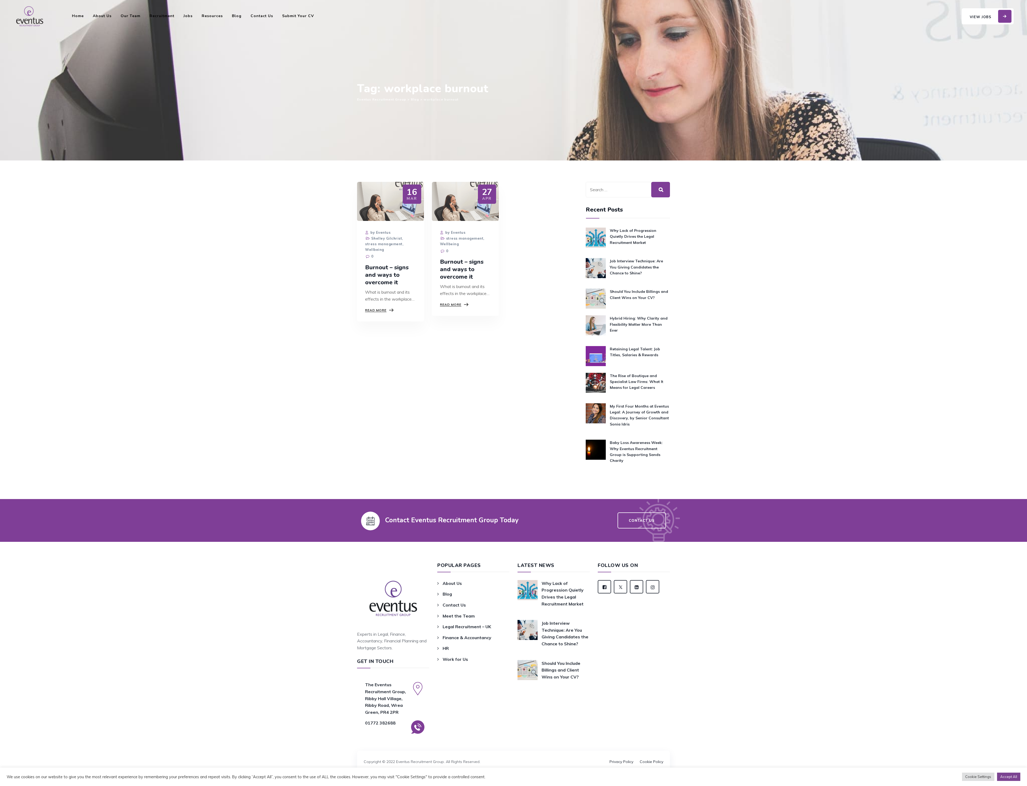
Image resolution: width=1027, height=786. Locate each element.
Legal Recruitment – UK (467, 626)
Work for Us (455, 659)
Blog (237, 15)
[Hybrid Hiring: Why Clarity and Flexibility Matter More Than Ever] (596, 327)
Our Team (130, 15)
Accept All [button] (1008, 777)
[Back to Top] (513, 754)
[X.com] (620, 586)
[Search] (660, 189)
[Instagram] (652, 586)
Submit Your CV (298, 15)
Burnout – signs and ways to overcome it (387, 274)
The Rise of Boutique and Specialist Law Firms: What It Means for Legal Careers (636, 381)
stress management (384, 244)
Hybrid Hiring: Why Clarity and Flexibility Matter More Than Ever (639, 324)
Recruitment (162, 15)
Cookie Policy (651, 761)
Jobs (188, 15)
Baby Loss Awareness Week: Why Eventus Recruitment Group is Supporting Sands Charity (636, 451)
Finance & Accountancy (467, 637)
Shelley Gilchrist (386, 238)
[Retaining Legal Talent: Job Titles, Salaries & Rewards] (596, 356)
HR (446, 648)
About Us (102, 15)
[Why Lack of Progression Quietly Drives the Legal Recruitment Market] (596, 239)
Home (78, 15)
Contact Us (262, 15)
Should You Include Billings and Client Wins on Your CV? (639, 294)
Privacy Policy (621, 761)
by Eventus (379, 232)
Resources (212, 15)
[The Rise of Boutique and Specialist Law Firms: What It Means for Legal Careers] (596, 385)
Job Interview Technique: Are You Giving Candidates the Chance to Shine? (636, 267)
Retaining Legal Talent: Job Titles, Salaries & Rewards (635, 352)
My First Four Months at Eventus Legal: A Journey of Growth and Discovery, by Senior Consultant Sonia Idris (639, 415)
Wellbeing (374, 249)
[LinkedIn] (636, 586)
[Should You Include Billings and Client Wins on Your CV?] (596, 299)
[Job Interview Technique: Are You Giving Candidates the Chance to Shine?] (596, 270)
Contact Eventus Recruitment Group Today (452, 520)
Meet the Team (459, 616)
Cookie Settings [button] (978, 777)
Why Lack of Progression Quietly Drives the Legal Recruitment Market (633, 236)
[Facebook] (604, 586)
